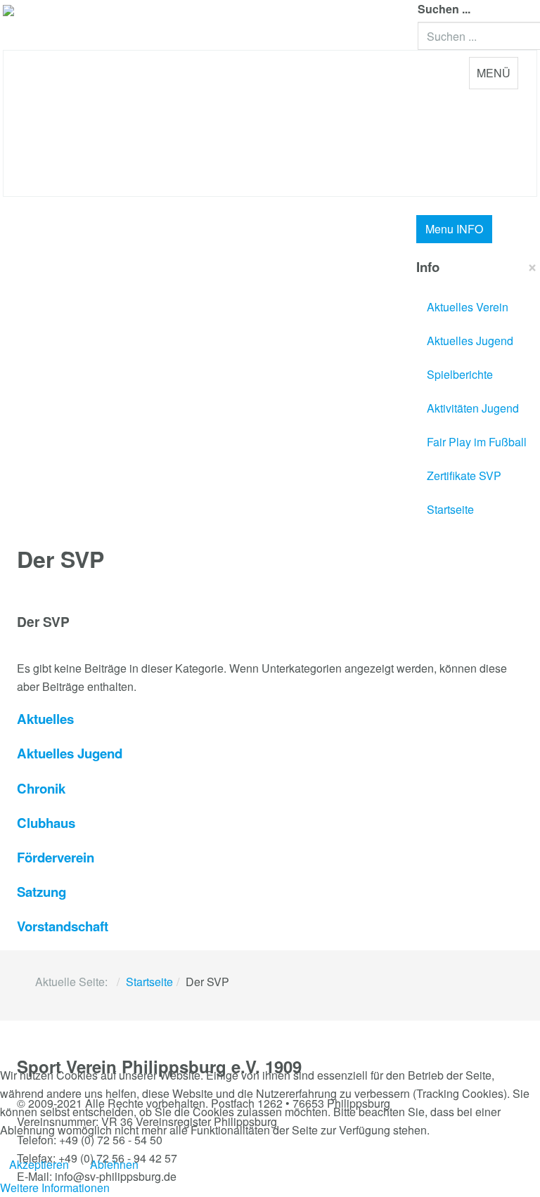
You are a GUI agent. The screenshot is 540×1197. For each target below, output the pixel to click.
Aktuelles (45, 718)
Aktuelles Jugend (470, 340)
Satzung (41, 891)
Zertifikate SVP (464, 475)
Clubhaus (46, 822)
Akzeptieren (39, 1164)
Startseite (450, 509)
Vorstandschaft (62, 926)
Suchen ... (444, 9)
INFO (454, 229)
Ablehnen (114, 1164)
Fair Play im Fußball (477, 442)
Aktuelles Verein (467, 307)
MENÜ (493, 73)
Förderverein (55, 857)
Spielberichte (460, 374)
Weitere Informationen (55, 1187)
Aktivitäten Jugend (473, 408)
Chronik (41, 788)
